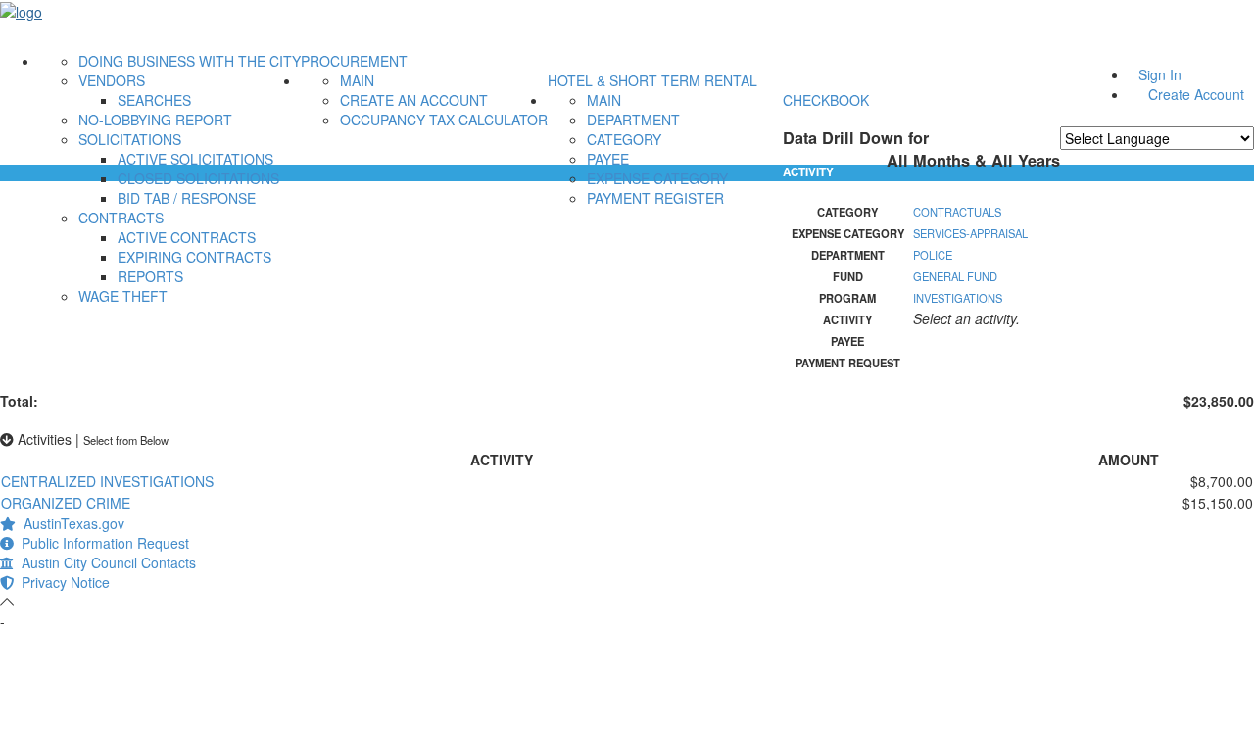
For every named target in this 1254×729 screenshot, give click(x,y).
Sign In (1160, 74)
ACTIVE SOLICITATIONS (195, 159)
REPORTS (150, 276)
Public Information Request (101, 543)
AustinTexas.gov (70, 523)
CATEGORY (624, 139)
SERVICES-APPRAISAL (970, 233)
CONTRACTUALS (957, 211)
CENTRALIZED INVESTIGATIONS (107, 481)
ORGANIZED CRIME (65, 502)
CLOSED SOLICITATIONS (198, 178)
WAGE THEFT (123, 296)
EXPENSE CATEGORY (657, 178)
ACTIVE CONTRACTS (187, 237)
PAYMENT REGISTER (655, 198)
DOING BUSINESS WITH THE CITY (189, 61)
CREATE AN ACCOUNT (414, 100)
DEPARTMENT (633, 119)
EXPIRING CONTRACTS (194, 257)
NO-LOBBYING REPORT (155, 119)
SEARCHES (154, 100)
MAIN (357, 80)
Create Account (1196, 94)
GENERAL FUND (955, 276)
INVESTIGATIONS (957, 298)
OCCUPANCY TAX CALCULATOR (444, 119)
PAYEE (608, 159)
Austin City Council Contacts (105, 562)
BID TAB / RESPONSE (187, 198)
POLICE (932, 255)
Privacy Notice (62, 582)
